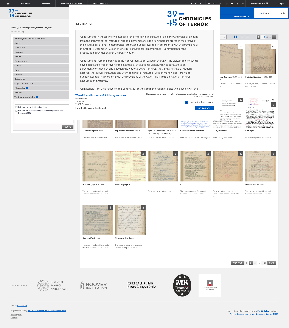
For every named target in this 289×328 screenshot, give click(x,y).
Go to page (204, 108)
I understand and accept (201, 102)
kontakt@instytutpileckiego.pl (90, 108)
